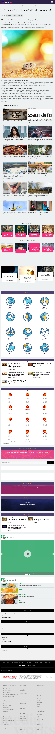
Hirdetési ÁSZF (48, 662)
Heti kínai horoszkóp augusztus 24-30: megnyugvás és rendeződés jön (42, 365)
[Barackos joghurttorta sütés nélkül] (10, 590)
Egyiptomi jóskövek (6, 641)
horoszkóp (20, 15)
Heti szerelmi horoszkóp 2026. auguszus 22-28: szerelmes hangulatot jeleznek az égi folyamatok (16, 366)
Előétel (21, 583)
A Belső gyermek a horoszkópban (27, 278)
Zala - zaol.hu (23, 685)
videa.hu (39, 717)
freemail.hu (39, 714)
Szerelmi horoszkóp (6, 617)
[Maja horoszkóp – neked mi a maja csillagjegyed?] (45, 271)
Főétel (20, 600)
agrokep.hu (22, 708)
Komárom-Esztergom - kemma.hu (8, 714)
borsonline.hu (40, 698)
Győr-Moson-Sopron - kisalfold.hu (8, 702)
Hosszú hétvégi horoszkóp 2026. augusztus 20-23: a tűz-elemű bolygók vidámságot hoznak (17, 374)
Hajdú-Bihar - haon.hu (8, 705)
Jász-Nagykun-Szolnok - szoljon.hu (8, 710)
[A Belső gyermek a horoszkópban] (27, 273)
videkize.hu (39, 689)
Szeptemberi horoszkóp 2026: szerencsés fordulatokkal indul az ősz (17, 519)
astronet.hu (22, 716)
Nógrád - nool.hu (7, 716)
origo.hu (22, 698)
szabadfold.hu (23, 695)
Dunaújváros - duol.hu (8, 698)
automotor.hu (23, 718)
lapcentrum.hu (40, 719)
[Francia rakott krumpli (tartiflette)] (10, 596)
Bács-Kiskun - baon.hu (8, 688)
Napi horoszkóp (5, 625)
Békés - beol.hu (6, 692)
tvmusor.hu (39, 690)
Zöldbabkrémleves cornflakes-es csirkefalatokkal (30, 585)
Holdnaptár (4, 628)
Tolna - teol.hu (6, 724)
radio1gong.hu (40, 727)
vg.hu (21, 706)
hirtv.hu (21, 696)
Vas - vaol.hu (6, 726)
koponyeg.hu (40, 716)
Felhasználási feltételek (17, 662)
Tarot (3, 639)
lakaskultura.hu (23, 720)
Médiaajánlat (22, 665)
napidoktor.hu (23, 725)
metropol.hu (39, 702)
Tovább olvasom (9, 280)
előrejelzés (8, 15)
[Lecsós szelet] (10, 601)
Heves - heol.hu (6, 707)
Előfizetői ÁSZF (38, 662)
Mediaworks (10, 670)
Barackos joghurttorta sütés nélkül (26, 591)
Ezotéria (4, 653)
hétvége (14, 15)
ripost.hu (39, 700)
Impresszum (6, 662)
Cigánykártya (5, 637)
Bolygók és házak (9, 5)
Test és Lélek (5, 652)
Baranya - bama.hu (7, 690)
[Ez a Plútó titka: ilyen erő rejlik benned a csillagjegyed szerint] (9, 272)
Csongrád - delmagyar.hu (8, 696)
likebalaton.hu (23, 724)
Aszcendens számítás (7, 627)
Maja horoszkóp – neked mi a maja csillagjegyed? (45, 275)
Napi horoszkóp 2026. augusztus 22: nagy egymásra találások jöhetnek (42, 374)
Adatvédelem (29, 662)
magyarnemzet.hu (24, 693)
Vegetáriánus (22, 594)
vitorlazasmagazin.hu (41, 687)
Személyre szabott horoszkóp (8, 613)
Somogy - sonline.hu (7, 718)
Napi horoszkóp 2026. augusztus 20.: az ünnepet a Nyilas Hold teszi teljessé (17, 382)
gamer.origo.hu (23, 722)
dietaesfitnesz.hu (41, 685)
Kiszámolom (27, 490)
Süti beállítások (32, 665)
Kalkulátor (4, 650)
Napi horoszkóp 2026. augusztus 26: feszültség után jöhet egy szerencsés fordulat (42, 519)
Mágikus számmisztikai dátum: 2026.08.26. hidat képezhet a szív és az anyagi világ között (17, 527)
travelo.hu (22, 729)
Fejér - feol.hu (6, 700)
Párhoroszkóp (5, 615)
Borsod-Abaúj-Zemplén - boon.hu (10, 694)
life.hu (38, 704)
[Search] (50, 462)
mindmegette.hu (23, 727)
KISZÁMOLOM (27, 455)
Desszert (21, 589)
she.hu (38, 706)
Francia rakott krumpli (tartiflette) (26, 596)
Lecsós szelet (22, 602)
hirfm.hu (39, 729)
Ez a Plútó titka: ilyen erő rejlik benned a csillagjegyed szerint (9, 276)
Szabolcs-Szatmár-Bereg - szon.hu (9, 721)
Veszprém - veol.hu (7, 728)
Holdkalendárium (27, 507)
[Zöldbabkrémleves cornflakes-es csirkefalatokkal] (10, 585)
